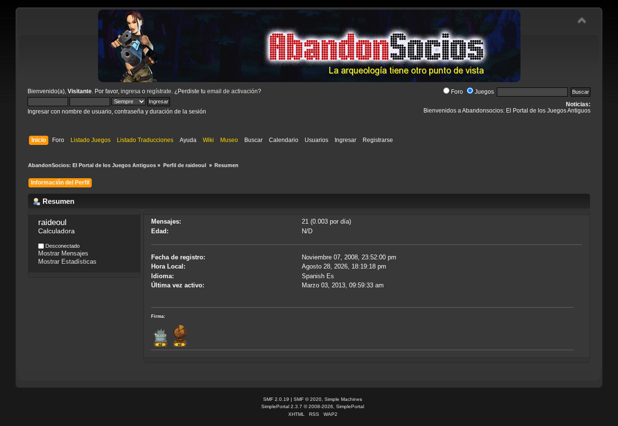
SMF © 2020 (308, 399)
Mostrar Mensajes (63, 253)
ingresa (130, 91)
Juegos (484, 92)
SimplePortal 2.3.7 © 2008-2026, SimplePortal (312, 406)
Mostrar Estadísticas (67, 261)
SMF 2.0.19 (276, 399)
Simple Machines (343, 399)
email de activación (232, 91)
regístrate (159, 91)
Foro (457, 92)
